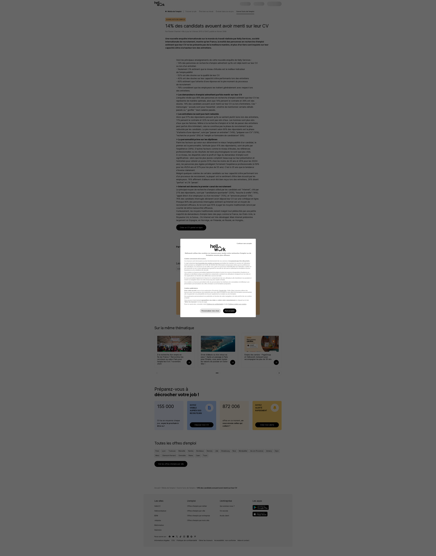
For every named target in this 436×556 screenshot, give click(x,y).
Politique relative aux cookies (237, 304)
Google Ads (222, 290)
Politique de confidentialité (215, 304)
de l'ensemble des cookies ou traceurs (208, 263)
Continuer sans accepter (244, 243)
